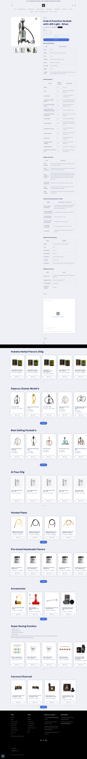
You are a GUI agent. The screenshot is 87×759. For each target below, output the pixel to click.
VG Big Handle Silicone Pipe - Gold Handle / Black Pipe (51, 532)
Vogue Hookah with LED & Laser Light (64, 407)
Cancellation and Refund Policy (17, 736)
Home (29, 717)
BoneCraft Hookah (47, 448)
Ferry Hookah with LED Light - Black (33, 449)
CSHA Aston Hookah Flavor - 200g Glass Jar (65, 568)
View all (43, 423)
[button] (12, 5)
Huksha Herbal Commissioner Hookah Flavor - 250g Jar (47, 371)
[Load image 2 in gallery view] (22, 50)
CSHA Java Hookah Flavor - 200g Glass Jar (16, 568)
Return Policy (13, 725)
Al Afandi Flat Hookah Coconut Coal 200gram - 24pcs (18, 696)
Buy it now (56, 39)
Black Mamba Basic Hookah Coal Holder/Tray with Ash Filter (67, 608)
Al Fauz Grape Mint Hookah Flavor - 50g (16, 491)
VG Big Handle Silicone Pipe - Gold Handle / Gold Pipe (68, 532)
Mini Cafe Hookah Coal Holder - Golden (18, 608)
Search (12, 719)
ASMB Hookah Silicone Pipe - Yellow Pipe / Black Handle (18, 532)
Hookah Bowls (30, 721)
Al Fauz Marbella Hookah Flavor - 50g (32, 491)
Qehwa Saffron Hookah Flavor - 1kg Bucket (32, 657)
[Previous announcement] (11, 1)
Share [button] (45, 338)
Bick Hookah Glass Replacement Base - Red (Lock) (34, 608)
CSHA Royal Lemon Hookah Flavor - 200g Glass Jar (80, 568)
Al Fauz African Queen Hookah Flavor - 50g (79, 491)
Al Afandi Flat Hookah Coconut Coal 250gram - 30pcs (35, 696)
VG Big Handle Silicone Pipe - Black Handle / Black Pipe (35, 532)
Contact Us (13, 732)
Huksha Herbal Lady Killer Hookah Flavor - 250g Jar (80, 370)
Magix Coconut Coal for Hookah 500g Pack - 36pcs (51, 696)
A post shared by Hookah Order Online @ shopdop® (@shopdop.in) (58, 331)
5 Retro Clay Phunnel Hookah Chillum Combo (64, 657)
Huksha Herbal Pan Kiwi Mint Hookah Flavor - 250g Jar (17, 370)
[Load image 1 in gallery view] (16, 50)
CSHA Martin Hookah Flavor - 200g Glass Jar (49, 568)
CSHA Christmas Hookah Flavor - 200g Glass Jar (32, 568)
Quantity (44, 29)
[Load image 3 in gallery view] (28, 50)
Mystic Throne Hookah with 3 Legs (80, 449)
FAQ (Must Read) (14, 721)
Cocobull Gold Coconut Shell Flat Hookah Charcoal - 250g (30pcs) (68, 696)
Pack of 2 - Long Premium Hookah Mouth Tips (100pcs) (17, 657)
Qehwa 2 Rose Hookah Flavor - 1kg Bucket (47, 657)
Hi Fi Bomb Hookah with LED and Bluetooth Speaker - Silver (80, 408)
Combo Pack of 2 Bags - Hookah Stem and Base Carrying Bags (80, 658)
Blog (12, 734)
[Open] (3, 756)
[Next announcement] (75, 1)
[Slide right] (39, 50)
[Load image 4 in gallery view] (34, 50)
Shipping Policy (14, 723)
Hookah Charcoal (31, 723)
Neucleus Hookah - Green (64, 448)
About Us (13, 717)
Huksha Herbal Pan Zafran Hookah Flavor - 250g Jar (32, 370)
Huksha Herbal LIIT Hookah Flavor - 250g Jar (64, 370)
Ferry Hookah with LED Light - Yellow (33, 407)
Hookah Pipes (30, 725)
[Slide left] (12, 50)
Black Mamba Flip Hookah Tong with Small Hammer (52, 608)
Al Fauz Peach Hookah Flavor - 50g (63, 491)
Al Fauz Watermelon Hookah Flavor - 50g (49, 491)
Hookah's (29, 719)
